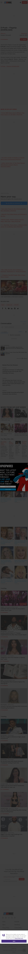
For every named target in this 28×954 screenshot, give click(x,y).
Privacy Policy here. (19, 938)
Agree (14, 941)
